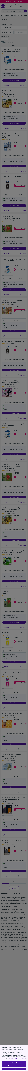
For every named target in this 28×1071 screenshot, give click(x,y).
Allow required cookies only (14, 1065)
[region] (14, 1058)
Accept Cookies (14, 1062)
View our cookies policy (14, 1058)
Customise (14, 1069)
